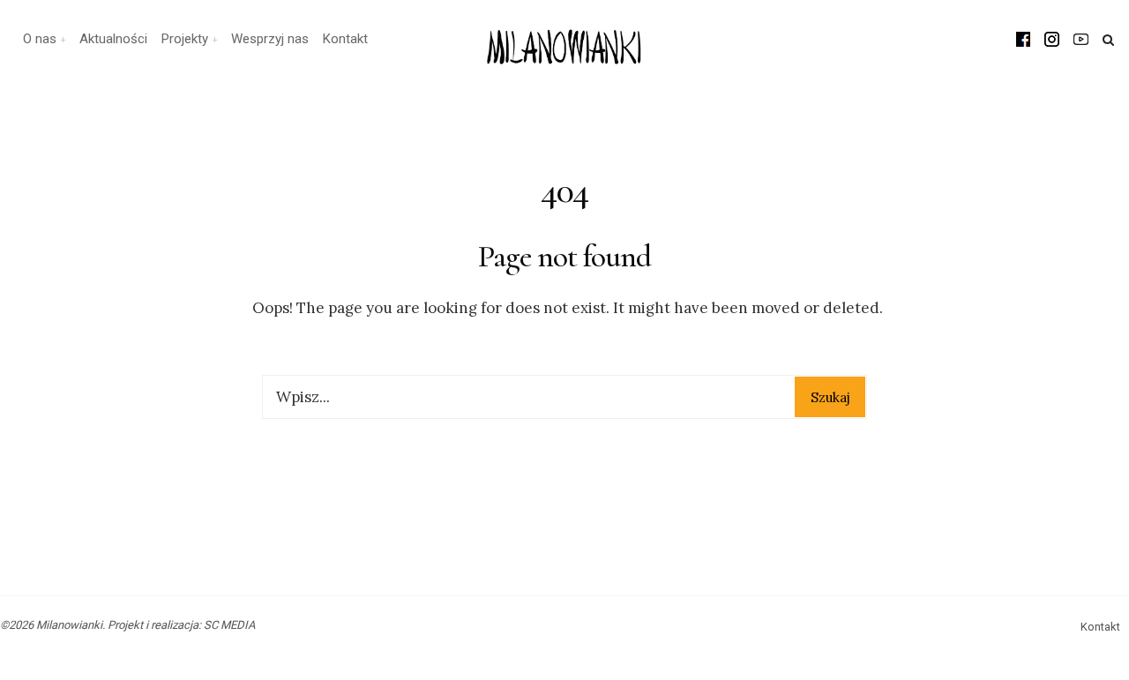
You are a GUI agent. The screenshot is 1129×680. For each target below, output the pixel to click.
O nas (39, 39)
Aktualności (113, 39)
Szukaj (830, 397)
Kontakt (345, 39)
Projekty (184, 39)
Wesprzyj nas (270, 39)
